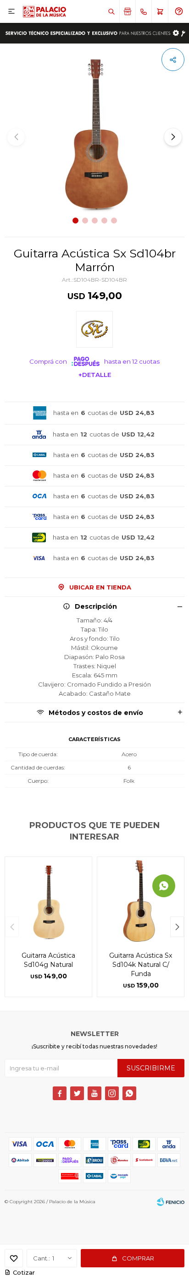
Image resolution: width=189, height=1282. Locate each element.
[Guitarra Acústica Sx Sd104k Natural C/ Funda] (140, 900)
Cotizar (24, 1272)
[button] (111, 11)
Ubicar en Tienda (100, 587)
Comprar (138, 1258)
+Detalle (94, 374)
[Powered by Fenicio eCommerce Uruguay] (170, 1202)
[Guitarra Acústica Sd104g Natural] (48, 900)
